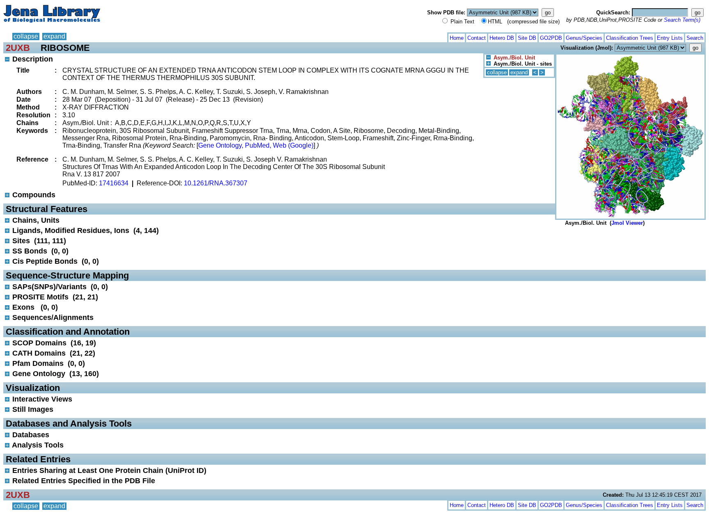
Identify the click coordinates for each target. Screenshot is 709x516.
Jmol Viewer (627, 223)
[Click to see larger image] (630, 56)
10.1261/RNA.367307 (215, 183)
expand (54, 36)
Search (694, 38)
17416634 (113, 183)
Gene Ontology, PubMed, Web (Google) (255, 145)
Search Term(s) (682, 20)
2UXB (18, 48)
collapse (26, 36)
